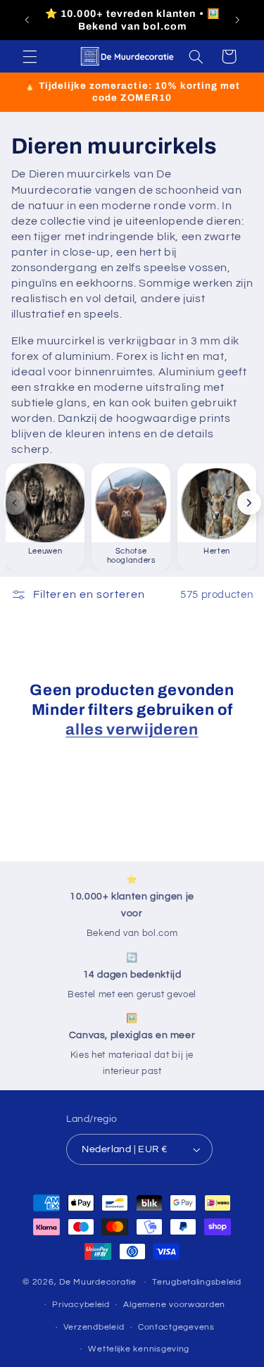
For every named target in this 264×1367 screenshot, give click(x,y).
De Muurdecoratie (98, 1282)
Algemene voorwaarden (174, 1305)
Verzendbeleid (94, 1327)
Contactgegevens (176, 1327)
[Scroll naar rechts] (249, 503)
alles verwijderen (131, 729)
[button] (29, 56)
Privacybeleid (81, 1305)
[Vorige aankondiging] (26, 20)
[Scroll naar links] (15, 503)
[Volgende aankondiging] (237, 20)
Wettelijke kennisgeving (138, 1349)
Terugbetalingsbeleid (196, 1282)
